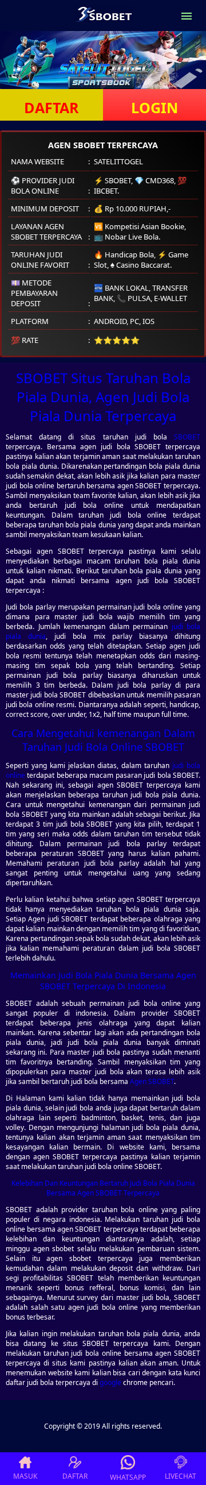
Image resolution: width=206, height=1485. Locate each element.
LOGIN (154, 107)
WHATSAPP (128, 1477)
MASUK (25, 1476)
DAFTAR (51, 107)
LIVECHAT (180, 1476)
